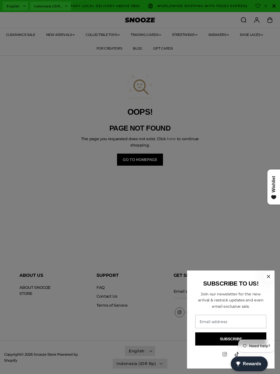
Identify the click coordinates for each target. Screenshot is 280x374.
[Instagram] (225, 354)
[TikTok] (237, 354)
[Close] (268, 277)
